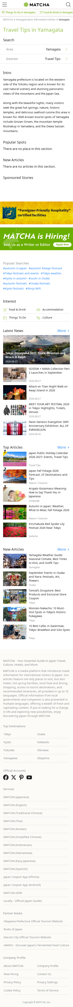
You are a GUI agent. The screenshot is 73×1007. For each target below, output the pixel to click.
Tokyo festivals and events (22, 273)
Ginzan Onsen (23, 121)
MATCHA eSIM (13, 893)
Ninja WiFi (34, 288)
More (62, 331)
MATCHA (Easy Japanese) (19, 861)
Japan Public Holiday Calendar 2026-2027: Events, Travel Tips (48, 455)
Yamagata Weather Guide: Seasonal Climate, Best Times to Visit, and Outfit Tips (48, 559)
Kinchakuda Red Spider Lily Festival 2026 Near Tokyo (46, 526)
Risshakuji (10, 126)
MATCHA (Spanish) (15, 869)
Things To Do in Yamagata (20, 12)
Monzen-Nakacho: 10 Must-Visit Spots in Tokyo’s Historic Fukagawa (47, 612)
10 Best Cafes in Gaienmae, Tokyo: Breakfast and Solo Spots (49, 628)
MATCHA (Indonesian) (18, 845)
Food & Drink (17, 309)
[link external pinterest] (22, 778)
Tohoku (23, 84)
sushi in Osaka (40, 278)
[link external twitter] (14, 778)
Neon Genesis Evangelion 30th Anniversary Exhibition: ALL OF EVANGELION (49, 425)
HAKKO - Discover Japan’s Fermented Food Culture (36, 945)
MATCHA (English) (15, 805)
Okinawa (42, 750)
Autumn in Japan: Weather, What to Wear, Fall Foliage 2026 (49, 508)
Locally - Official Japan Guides (23, 901)
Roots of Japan (13, 929)
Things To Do (17, 317)
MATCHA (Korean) (15, 829)
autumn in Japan (16, 268)
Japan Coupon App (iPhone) (21, 877)
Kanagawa (10, 758)
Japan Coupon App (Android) (22, 885)
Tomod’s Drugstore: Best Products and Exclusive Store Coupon (47, 594)
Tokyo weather (52, 273)
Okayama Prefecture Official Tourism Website (33, 921)
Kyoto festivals (14, 288)
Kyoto (7, 742)
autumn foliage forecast (46, 268)
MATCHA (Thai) (13, 821)
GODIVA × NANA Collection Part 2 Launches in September (49, 370)
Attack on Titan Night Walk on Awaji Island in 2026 (48, 388)
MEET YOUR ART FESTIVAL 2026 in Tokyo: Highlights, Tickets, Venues (49, 408)
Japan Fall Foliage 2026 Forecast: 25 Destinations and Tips (48, 474)
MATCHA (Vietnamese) (18, 853)
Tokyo (7, 734)
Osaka (41, 734)
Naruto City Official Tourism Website (27, 937)
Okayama (43, 758)
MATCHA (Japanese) (16, 797)
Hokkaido (43, 742)
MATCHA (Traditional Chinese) (23, 813)
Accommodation (52, 309)
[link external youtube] (29, 778)
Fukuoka (9, 750)
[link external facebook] (6, 778)
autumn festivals (16, 283)
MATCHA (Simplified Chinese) (22, 837)
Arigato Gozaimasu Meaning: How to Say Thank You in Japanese (48, 492)
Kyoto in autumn (16, 278)
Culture (47, 317)
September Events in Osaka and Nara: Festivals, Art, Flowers (47, 576)
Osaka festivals (40, 283)
